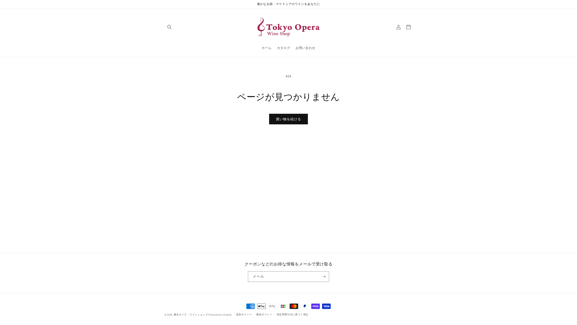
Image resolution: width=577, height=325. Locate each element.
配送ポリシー (264, 314)
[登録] (324, 276)
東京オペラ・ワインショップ (191, 314)
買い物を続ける (288, 119)
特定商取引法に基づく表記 (292, 314)
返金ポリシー (244, 314)
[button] (169, 27)
